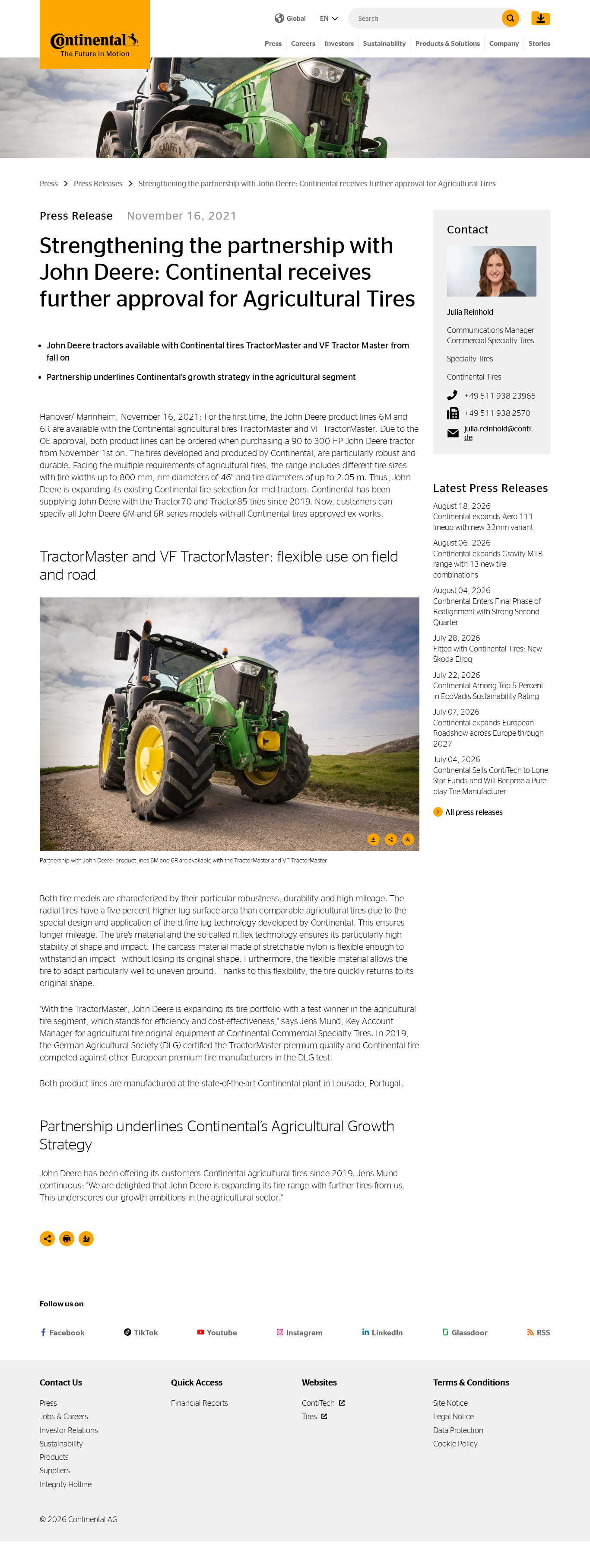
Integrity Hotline (66, 1484)
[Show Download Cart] (538, 18)
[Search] (510, 18)
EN (325, 18)
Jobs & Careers (64, 1416)
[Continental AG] (95, 34)
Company (504, 43)
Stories (539, 43)
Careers (303, 43)
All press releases (474, 812)
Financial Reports (199, 1403)
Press (273, 43)
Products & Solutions (448, 43)
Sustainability (384, 43)
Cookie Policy (455, 1444)
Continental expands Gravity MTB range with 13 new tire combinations (487, 564)
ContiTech (319, 1403)
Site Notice (450, 1403)
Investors (339, 43)
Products (54, 1457)
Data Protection (458, 1430)
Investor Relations (69, 1430)
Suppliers (55, 1470)
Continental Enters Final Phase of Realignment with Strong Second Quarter (487, 611)
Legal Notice (453, 1416)
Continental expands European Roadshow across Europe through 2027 (488, 733)
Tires (310, 1416)
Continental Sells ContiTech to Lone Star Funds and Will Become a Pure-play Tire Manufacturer (490, 780)
